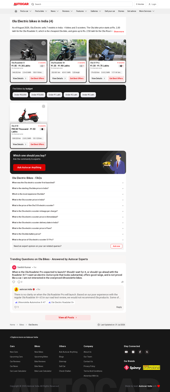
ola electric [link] (33, 325)
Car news (14, 366)
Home (12, 325)
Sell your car (110, 11)
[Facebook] (140, 352)
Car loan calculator (18, 371)
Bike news (39, 366)
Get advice (131, 11)
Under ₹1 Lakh (54, 95)
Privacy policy (89, 366)
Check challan (65, 371)
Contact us (88, 361)
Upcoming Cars (16, 357)
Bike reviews (40, 361)
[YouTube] (126, 352)
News (53, 11)
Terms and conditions (93, 371)
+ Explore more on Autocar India (24, 337)
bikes (22, 325)
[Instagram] (133, 352)
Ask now (116, 246)
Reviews (65, 11)
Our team (88, 357)
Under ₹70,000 (37, 95)
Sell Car (62, 366)
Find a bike (39, 11)
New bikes (39, 352)
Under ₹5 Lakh (88, 95)
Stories (121, 11)
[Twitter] (147, 352)
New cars (14, 352)
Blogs (61, 357)
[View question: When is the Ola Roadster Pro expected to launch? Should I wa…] (68, 288)
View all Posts (66, 317)
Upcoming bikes (41, 357)
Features (80, 11)
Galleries (94, 11)
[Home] (16, 11)
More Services (145, 11)
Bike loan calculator (43, 371)
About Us (87, 352)
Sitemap (62, 361)
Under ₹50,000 (20, 95)
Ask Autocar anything (68, 352)
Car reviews (15, 361)
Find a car (24, 11)
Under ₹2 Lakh (71, 95)
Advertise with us (91, 376)
